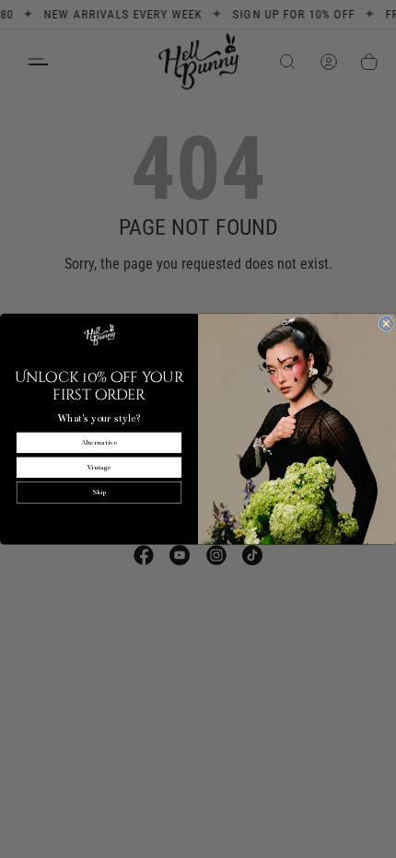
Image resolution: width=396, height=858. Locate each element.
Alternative (99, 442)
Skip (99, 493)
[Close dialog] (385, 323)
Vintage (99, 467)
